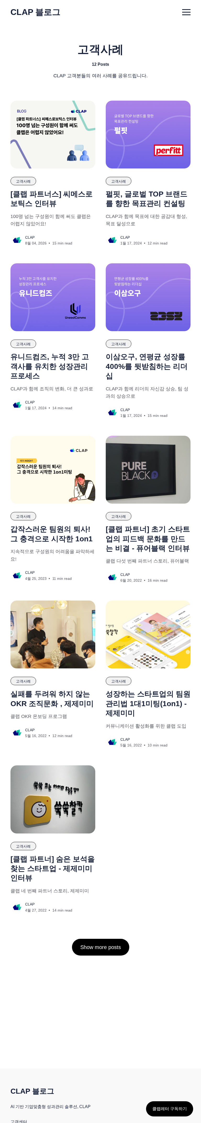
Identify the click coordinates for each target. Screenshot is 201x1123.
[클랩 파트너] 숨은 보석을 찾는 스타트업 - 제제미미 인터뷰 (52, 868)
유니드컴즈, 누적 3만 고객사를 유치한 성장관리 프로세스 (49, 366)
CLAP (30, 237)
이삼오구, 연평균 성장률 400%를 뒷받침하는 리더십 (147, 366)
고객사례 (23, 181)
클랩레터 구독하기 (169, 1108)
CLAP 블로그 (35, 12)
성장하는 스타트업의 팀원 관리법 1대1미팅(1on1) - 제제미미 (148, 703)
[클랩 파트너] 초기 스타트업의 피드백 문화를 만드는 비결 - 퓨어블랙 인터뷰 (148, 538)
